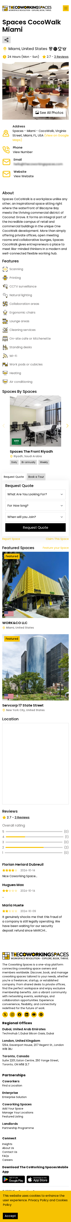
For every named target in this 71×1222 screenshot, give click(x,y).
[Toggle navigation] (66, 8)
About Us (8, 1148)
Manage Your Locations (17, 1112)
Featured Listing (12, 1116)
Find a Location (12, 1085)
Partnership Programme (18, 1128)
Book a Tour (36, 477)
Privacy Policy (38, 1200)
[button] (67, 426)
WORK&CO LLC (14, 622)
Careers (7, 1160)
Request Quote (14, 477)
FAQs (5, 1156)
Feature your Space (56, 548)
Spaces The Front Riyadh (31, 451)
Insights (7, 1144)
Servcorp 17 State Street (23, 705)
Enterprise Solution (14, 1097)
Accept (10, 1216)
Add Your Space (12, 1108)
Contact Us (9, 1152)
